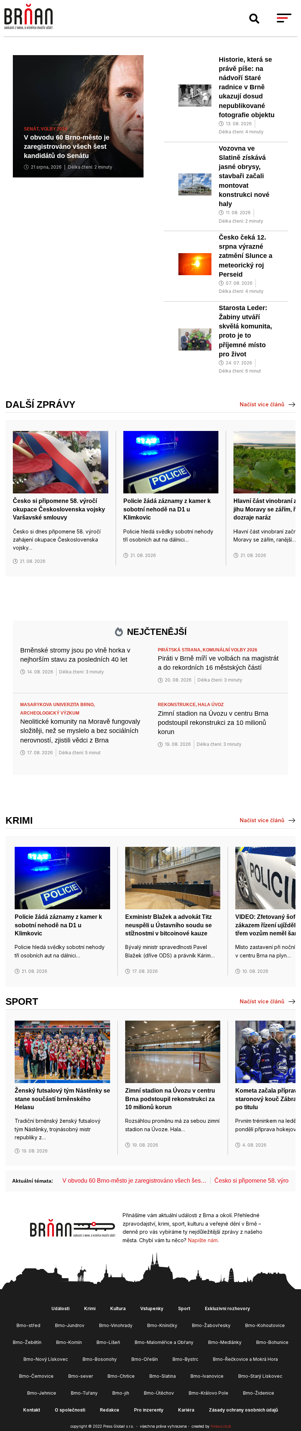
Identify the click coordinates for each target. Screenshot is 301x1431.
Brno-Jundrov (69, 1325)
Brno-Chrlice (121, 1376)
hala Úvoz (211, 704)
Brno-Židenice (258, 1393)
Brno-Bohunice (272, 1342)
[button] (254, 19)
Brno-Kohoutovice (265, 1325)
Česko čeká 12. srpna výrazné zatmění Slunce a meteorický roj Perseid (245, 256)
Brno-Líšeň (108, 1342)
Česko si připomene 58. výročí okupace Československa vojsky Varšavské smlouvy (59, 509)
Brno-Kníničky (162, 1325)
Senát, (32, 129)
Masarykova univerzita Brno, (58, 704)
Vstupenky (151, 1308)
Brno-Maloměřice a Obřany (164, 1342)
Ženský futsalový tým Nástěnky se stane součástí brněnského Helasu (62, 1098)
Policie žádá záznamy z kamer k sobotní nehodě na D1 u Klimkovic (167, 509)
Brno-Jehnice (41, 1393)
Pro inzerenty (148, 1410)
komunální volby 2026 (230, 649)
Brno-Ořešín (144, 1359)
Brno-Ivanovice (207, 1376)
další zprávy (40, 404)
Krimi (19, 820)
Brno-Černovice (36, 1376)
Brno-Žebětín (27, 1342)
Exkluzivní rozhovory (227, 1308)
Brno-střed (28, 1325)
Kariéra (186, 1410)
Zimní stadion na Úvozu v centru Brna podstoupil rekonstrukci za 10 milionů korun (213, 723)
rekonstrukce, (178, 704)
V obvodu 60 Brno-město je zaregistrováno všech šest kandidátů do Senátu (66, 146)
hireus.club (221, 1426)
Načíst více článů (262, 404)
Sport (22, 1001)
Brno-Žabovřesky (211, 1325)
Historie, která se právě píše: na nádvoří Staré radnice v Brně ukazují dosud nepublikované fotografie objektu (247, 87)
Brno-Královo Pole (208, 1393)
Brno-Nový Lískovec (45, 1359)
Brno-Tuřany (84, 1393)
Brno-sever (80, 1376)
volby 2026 (54, 129)
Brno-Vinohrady (116, 1325)
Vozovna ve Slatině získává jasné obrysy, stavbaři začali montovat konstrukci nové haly (244, 176)
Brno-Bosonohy (100, 1359)
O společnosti (70, 1410)
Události (60, 1308)
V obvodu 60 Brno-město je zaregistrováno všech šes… (134, 1180)
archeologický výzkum (49, 713)
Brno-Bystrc (185, 1359)
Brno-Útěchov (159, 1393)
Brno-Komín (69, 1342)
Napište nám (203, 1240)
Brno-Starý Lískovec (260, 1376)
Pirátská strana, (180, 649)
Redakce (109, 1410)
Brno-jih (120, 1393)
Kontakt (31, 1410)
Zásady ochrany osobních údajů (243, 1410)
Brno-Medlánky (225, 1342)
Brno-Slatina (162, 1376)
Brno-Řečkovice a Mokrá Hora (245, 1359)
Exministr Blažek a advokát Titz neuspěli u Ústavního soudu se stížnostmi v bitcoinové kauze (168, 925)
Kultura (118, 1308)
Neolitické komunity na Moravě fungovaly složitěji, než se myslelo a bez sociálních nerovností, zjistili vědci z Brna (80, 731)
